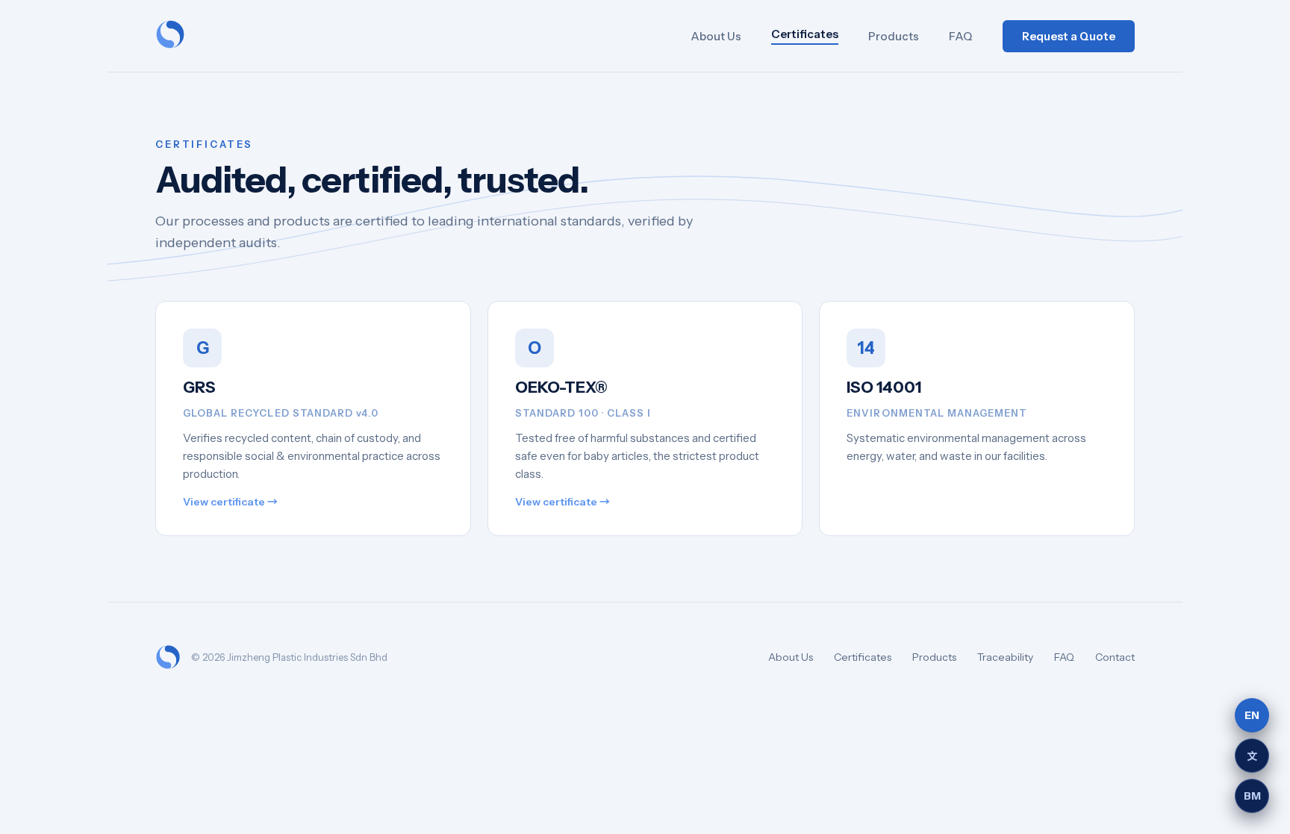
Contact (1115, 657)
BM (1252, 796)
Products (893, 36)
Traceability (1005, 657)
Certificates (804, 34)
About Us (716, 36)
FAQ (961, 36)
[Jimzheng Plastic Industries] (170, 35)
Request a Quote (1068, 36)
